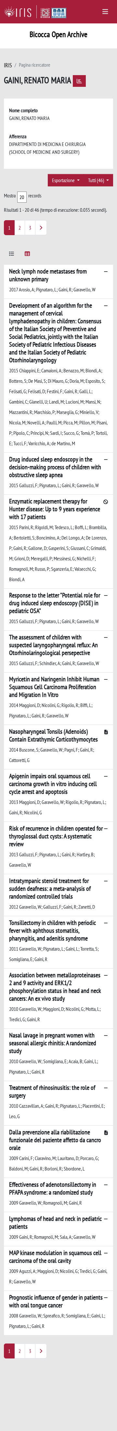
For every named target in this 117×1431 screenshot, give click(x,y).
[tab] (12, 255)
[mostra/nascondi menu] (105, 12)
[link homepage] (20, 11)
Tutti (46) (96, 180)
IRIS (8, 65)
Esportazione (64, 180)
